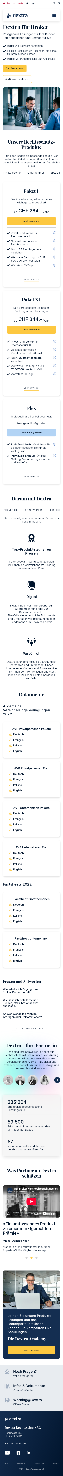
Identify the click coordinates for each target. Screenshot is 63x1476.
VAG (6, 1464)
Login (32, 3)
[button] (54, 15)
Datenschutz (39, 1464)
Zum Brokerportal (14, 68)
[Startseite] (17, 15)
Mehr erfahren (31, 279)
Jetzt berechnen (31, 221)
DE (54, 3)
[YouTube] (7, 1453)
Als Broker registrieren (17, 79)
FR (59, 3)
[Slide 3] (36, 1258)
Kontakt (55, 1464)
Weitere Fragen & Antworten (31, 1028)
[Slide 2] (31, 1258)
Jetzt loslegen (31, 1350)
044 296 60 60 (17, 1443)
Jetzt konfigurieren (31, 432)
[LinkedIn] (28, 1452)
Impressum (21, 1464)
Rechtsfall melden (15, 3)
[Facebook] (18, 1453)
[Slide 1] (26, 1258)
